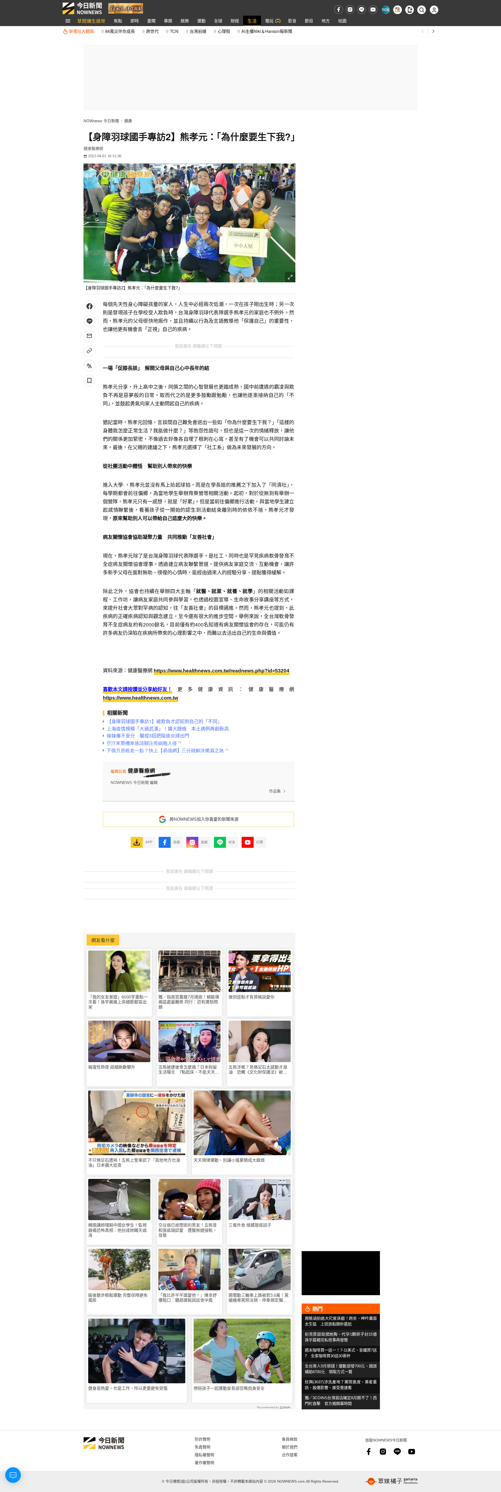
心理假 (224, 31)
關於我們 (289, 1447)
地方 (325, 21)
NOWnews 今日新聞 (101, 121)
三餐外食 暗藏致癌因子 (250, 1225)
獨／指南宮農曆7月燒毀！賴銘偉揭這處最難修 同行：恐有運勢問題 (188, 1002)
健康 (128, 121)
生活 (252, 20)
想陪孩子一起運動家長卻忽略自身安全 (229, 1388)
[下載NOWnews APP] (409, 9)
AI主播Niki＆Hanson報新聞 (266, 31)
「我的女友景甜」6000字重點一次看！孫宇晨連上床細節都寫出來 (118, 1002)
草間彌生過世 (91, 20)
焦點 (118, 21)
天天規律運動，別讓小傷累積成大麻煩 (229, 1160)
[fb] (338, 9)
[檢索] (421, 9)
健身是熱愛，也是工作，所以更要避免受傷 (128, 1388)
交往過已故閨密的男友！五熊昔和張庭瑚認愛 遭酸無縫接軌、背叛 (187, 1230)
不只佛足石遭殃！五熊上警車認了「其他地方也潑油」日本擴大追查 (134, 1162)
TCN (174, 31)
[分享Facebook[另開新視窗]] (89, 306)
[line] (361, 9)
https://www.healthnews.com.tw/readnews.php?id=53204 (221, 670)
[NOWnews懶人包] (397, 9)
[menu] (68, 21)
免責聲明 (202, 1447)
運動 (201, 21)
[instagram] (350, 9)
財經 (235, 21)
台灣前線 (198, 31)
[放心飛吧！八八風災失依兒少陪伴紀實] (125, 8)
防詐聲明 (202, 1439)
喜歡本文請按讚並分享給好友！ (137, 689)
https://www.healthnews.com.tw (140, 698)
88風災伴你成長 (120, 31)
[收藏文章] (89, 380)
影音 (292, 21)
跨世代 (152, 31)
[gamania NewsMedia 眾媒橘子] (391, 1481)
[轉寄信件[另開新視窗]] (89, 336)
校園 (342, 21)
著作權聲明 (204, 1462)
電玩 (269, 21)
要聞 (151, 21)
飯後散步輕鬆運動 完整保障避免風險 (118, 1297)
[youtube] (373, 9)
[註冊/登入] (434, 9)
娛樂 (185, 21)
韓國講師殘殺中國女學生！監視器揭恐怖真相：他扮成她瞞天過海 (117, 1230)
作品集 (275, 791)
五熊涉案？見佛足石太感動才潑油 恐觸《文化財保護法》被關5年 (259, 1070)
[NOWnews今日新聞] (82, 8)
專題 (168, 21)
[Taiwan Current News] (385, 9)
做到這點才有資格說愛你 (252, 997)
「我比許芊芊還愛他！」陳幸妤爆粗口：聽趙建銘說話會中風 (187, 1297)
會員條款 (289, 1439)
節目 (309, 21)
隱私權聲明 (204, 1455)
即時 (134, 21)
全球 (218, 21)
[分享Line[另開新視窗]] (89, 321)
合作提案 (289, 1455)
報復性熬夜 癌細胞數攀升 (111, 1067)
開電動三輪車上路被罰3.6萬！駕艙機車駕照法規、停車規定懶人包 (259, 1298)
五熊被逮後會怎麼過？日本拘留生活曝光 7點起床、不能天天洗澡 (188, 1070)
